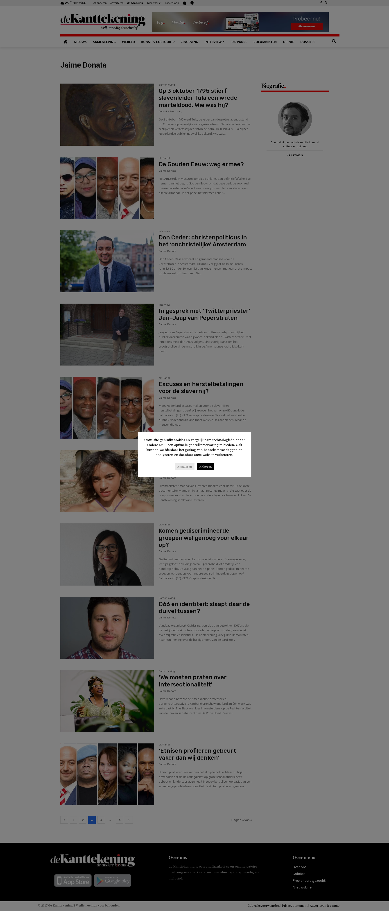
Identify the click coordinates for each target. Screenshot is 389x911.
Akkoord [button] (205, 466)
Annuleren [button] (184, 466)
